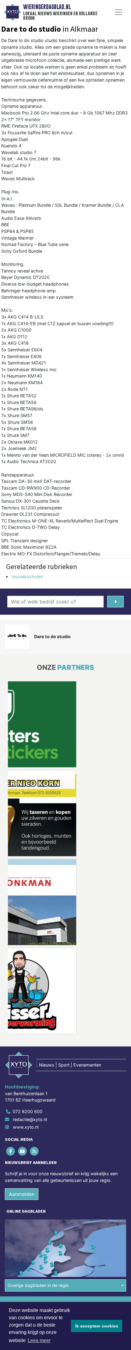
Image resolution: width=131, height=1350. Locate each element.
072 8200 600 (27, 1111)
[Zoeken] (115, 601)
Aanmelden (21, 1194)
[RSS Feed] (35, 1151)
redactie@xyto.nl (30, 1119)
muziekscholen (27, 576)
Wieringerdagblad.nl (47, 7)
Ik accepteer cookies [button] (96, 1326)
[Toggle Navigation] (118, 12)
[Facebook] (11, 1151)
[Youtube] (23, 1151)
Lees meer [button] (39, 1340)
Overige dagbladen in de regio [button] (38, 1285)
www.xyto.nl (25, 1127)
